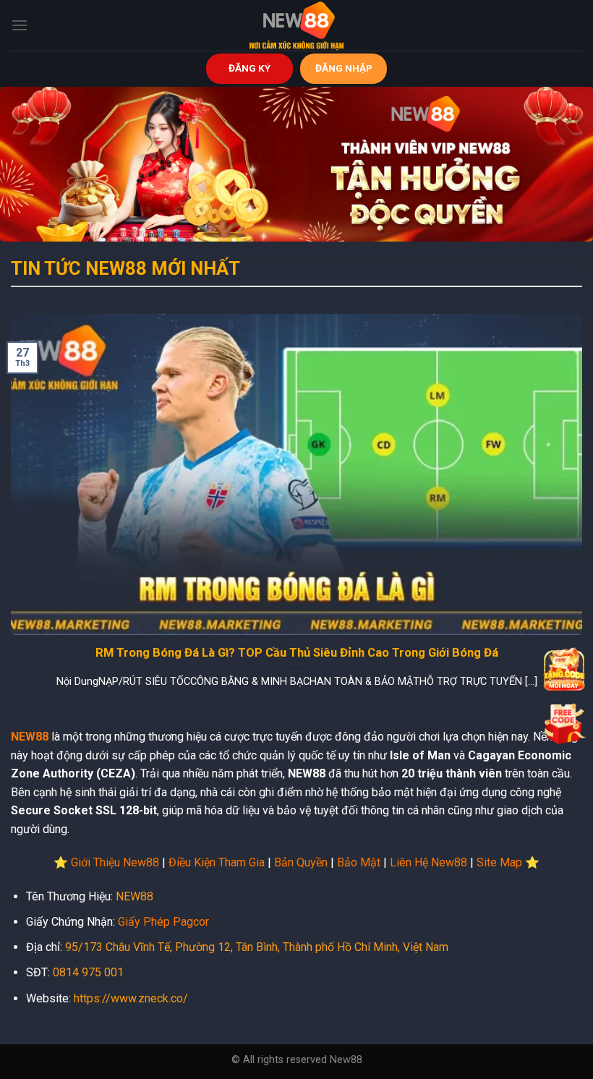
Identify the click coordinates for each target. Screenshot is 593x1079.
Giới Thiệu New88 (115, 862)
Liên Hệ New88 (428, 862)
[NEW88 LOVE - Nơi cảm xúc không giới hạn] (296, 25)
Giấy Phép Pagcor (163, 922)
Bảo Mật (358, 862)
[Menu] (19, 25)
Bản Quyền (301, 862)
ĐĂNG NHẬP (343, 68)
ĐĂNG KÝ (249, 68)
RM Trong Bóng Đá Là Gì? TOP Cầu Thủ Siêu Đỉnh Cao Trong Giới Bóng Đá (296, 653)
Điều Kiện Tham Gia (216, 862)
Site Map (499, 862)
